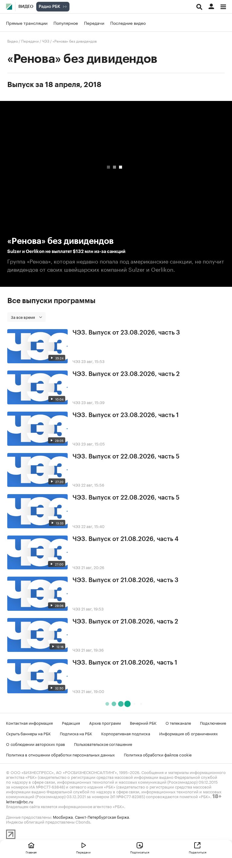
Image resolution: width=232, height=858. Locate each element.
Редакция (71, 723)
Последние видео (128, 22)
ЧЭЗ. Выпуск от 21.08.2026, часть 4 (125, 539)
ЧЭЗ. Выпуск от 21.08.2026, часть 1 (124, 663)
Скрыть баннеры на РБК (28, 733)
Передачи (94, 22)
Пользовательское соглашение (103, 744)
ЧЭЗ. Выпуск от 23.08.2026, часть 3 (126, 333)
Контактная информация (29, 723)
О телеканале (178, 723)
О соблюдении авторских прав (35, 744)
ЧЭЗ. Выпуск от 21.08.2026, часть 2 (125, 622)
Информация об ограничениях (188, 733)
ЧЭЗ (45, 41)
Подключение (213, 723)
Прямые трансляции (26, 22)
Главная (31, 852)
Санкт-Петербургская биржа (102, 817)
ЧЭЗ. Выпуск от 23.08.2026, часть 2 (126, 374)
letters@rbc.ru (19, 801)
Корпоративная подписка (125, 733)
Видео (25, 7)
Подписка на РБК (76, 733)
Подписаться (139, 852)
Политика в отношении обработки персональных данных (60, 754)
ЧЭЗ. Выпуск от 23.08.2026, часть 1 (125, 415)
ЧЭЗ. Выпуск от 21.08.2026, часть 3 (125, 580)
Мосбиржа (63, 817)
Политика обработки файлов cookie (158, 754)
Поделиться (197, 852)
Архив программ (105, 723)
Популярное (65, 22)
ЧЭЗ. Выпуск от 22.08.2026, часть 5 (125, 457)
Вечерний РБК (143, 723)
